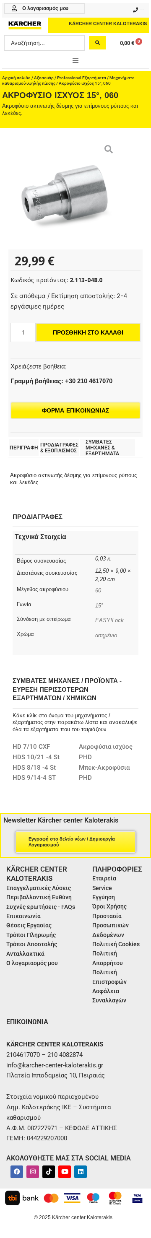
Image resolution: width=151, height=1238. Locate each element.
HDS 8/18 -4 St (34, 767)
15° (99, 605)
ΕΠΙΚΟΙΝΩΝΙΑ (27, 1022)
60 (98, 590)
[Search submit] (97, 42)
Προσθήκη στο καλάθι (88, 332)
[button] (75, 60)
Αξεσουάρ (44, 77)
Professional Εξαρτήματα (81, 77)
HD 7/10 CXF (31, 746)
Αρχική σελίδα (16, 77)
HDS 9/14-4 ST (34, 777)
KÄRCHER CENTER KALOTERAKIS (108, 23)
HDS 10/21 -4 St (36, 757)
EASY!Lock (109, 620)
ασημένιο (106, 635)
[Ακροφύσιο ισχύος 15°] (64, 193)
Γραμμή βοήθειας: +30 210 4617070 (61, 380)
